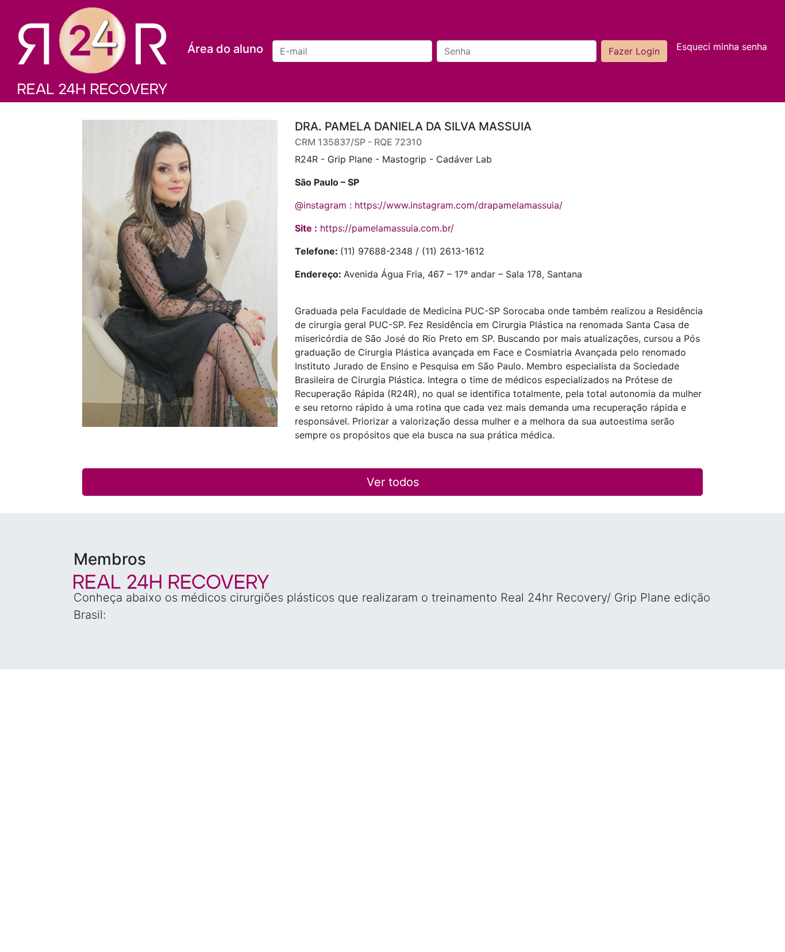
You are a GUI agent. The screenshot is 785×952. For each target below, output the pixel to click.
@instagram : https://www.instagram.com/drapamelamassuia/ (429, 205)
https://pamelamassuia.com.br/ (374, 228)
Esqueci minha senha (721, 46)
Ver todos (393, 482)
